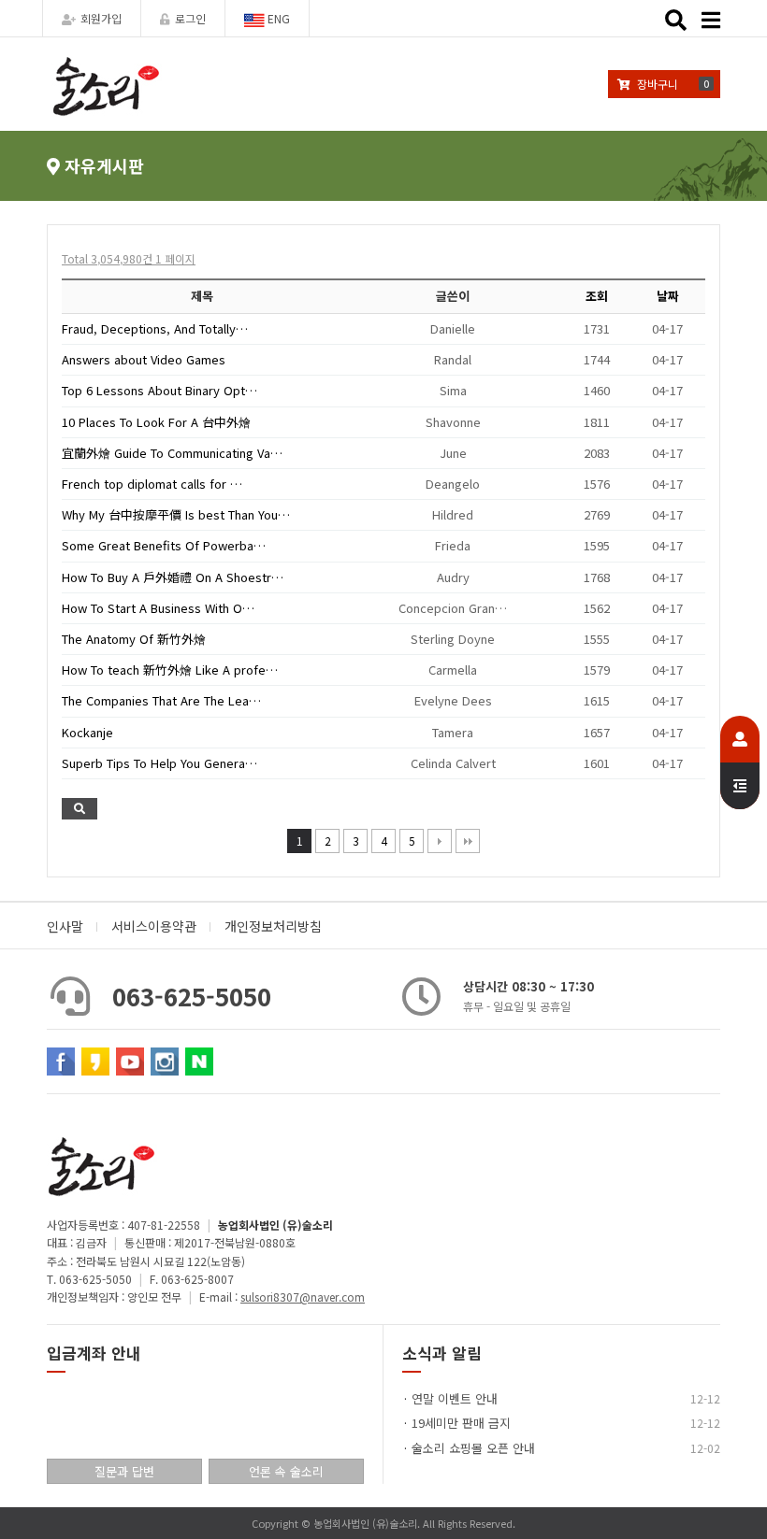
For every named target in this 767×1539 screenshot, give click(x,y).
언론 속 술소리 (286, 1471)
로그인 (190, 18)
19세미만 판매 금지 (461, 1423)
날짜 (668, 296)
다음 (439, 841)
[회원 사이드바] (740, 762)
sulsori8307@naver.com (302, 1296)
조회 (597, 296)
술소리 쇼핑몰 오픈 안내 (473, 1448)
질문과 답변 (124, 1471)
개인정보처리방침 (273, 926)
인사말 (65, 926)
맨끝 (468, 841)
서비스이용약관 (153, 926)
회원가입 (101, 18)
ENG (277, 18)
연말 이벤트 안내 (455, 1398)
